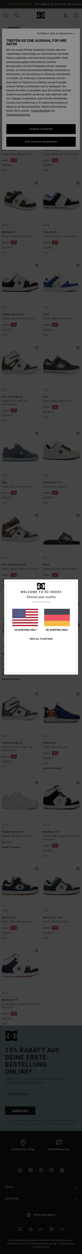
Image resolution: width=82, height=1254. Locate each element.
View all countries (41, 639)
